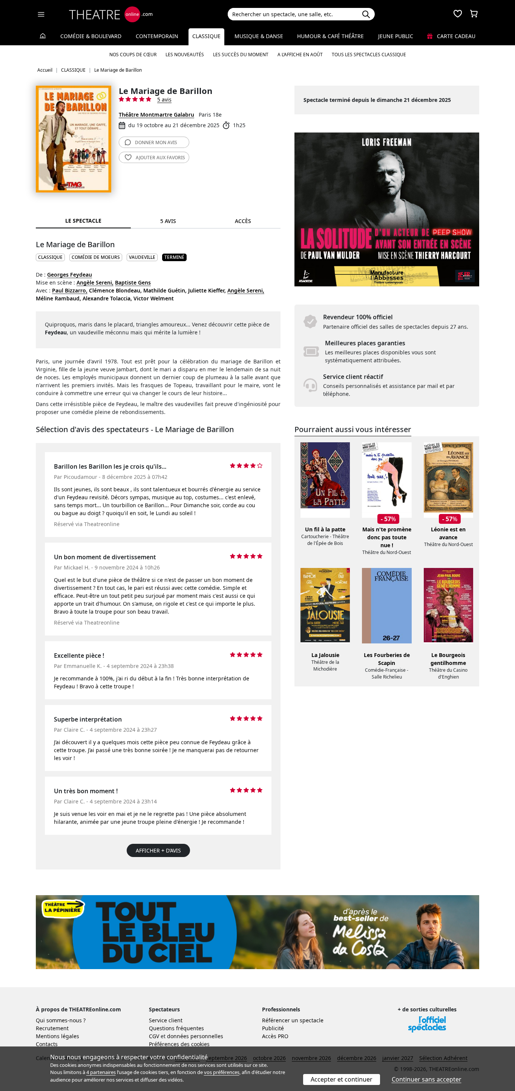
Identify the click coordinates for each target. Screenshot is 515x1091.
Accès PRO (275, 1036)
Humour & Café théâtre (330, 36)
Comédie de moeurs (96, 257)
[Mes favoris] (458, 14)
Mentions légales (57, 1036)
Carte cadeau (455, 36)
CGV (154, 1036)
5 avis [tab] (168, 221)
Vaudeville (142, 257)
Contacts (47, 1044)
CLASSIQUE (50, 257)
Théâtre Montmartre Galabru (156, 114)
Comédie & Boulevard (90, 36)
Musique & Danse (259, 36)
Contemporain (157, 36)
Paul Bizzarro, (69, 290)
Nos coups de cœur (132, 54)
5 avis (164, 99)
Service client (165, 1020)
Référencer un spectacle (292, 1020)
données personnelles (195, 1036)
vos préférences (221, 1072)
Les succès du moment (240, 54)
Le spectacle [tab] (83, 220)
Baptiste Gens (133, 282)
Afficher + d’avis (158, 850)
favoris (160, 157)
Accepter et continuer (341, 1079)
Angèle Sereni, (95, 282)
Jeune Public (395, 36)
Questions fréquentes (176, 1028)
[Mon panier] (474, 14)
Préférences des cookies (179, 1044)
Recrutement (52, 1028)
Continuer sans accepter (426, 1079)
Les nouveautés (185, 54)
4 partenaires (101, 1072)
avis (156, 142)
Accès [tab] (243, 221)
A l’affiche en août (300, 54)
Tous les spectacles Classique (369, 54)
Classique (206, 36)
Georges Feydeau (69, 274)
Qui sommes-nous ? (61, 1020)
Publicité (273, 1028)
